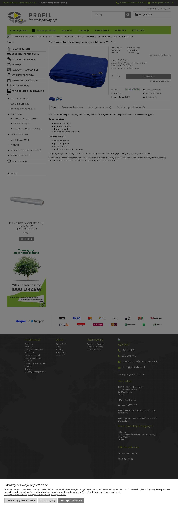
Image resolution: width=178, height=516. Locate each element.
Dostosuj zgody (47, 500)
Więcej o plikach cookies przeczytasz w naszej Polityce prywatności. (35, 495)
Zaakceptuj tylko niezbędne (20, 500)
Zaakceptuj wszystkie (71, 500)
